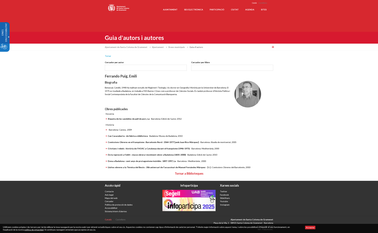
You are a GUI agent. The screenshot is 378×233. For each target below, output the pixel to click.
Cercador (109, 201)
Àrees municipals (176, 47)
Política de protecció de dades (119, 204)
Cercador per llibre (200, 62)
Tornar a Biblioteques (189, 173)
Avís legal (109, 195)
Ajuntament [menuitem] (170, 9)
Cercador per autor (114, 62)
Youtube (224, 201)
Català (254, 3)
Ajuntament (158, 47)
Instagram (224, 204)
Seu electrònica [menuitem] (193, 9)
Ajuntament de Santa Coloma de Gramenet (126, 47)
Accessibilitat (111, 208)
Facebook (224, 195)
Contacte (109, 191)
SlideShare (225, 198)
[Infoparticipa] (189, 200)
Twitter (223, 191)
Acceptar (310, 227)
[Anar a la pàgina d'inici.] (119, 7)
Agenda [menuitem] (249, 9)
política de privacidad (34, 229)
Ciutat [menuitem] (235, 9)
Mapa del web (111, 198)
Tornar (108, 56)
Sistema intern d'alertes (116, 211)
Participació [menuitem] (217, 9)
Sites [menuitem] (264, 9)
